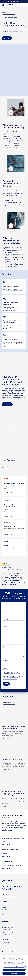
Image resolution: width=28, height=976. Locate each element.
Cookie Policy (19, 963)
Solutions (4, 12)
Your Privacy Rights (14, 966)
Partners (3, 914)
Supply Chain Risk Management (8, 932)
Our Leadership (5, 909)
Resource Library (5, 942)
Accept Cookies (14, 973)
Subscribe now (7, 894)
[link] (7, 884)
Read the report (7, 436)
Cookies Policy (5, 955)
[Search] (19, 1)
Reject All (14, 969)
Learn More (7, 516)
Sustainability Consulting (7, 934)
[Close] (25, 957)
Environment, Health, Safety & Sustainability (11, 924)
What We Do (4, 907)
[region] (14, 965)
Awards (3, 912)
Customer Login (14, 1)
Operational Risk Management (8, 927)
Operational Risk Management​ (9, 14)
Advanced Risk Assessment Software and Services (13, 15)
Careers (3, 916)
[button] (8, 1)
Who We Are (4, 904)
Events (3, 944)
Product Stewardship (6, 929)
